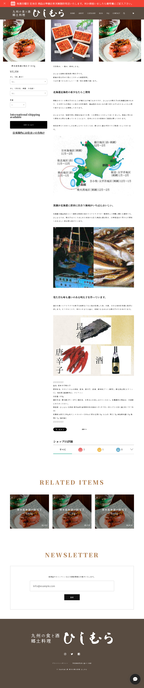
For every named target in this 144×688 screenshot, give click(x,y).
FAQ (108, 13)
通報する (84, 429)
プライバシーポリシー (60, 663)
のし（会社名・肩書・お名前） (22, 88)
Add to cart (29, 125)
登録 (72, 597)
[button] (5, 39)
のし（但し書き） (17, 77)
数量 (12, 100)
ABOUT (81, 13)
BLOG (101, 13)
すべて (63, 449)
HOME (72, 13)
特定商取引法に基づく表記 (82, 663)
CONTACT (116, 13)
